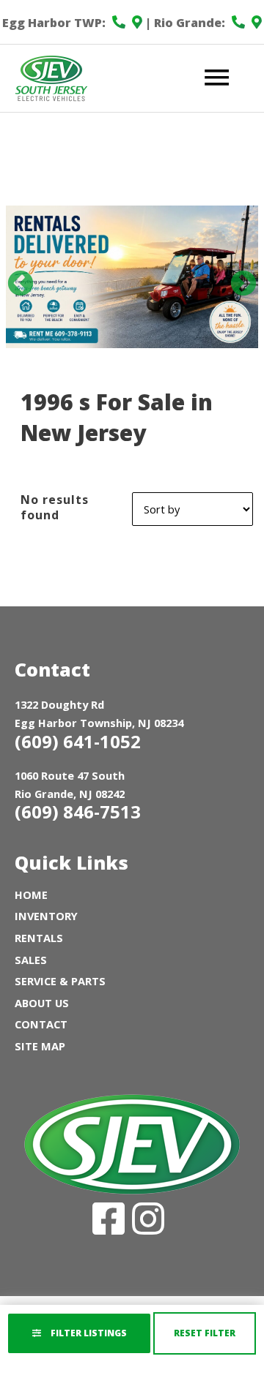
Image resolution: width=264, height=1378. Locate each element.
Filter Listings (87, 1333)
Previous (13, 277)
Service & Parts (60, 981)
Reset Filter (204, 1333)
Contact (41, 1024)
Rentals (39, 937)
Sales (31, 959)
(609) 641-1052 (78, 741)
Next (236, 277)
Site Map (40, 1046)
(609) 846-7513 (78, 811)
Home (31, 894)
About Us (42, 1002)
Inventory (46, 915)
